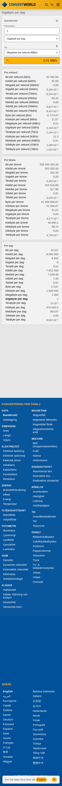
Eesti (6, 733)
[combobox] (29, 38)
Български (9, 700)
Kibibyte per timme (16, 222)
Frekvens (38, 546)
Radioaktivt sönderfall (46, 480)
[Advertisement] (31, 360)
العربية (6, 696)
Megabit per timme (16, 172)
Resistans (9, 479)
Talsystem (39, 555)
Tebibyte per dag (15, 319)
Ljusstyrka (9, 544)
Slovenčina (39, 734)
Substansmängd (13, 578)
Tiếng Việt (39, 752)
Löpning (37, 500)
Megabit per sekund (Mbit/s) (22, 85)
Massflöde (9, 514)
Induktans (9, 465)
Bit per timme (13, 164)
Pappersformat (42, 550)
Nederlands (40, 710)
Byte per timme (14, 201)
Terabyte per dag (15, 302)
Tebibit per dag (14, 282)
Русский (38, 729)
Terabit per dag (14, 266)
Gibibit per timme (15, 193)
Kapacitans (9, 469)
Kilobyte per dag (15, 290)
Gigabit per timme (16, 176)
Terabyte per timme (17, 218)
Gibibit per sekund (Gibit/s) (21, 106)
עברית (6, 747)
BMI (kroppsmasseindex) (45, 445)
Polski (36, 720)
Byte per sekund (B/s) (18, 115)
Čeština (7, 710)
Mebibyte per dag (15, 311)
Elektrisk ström (12, 460)
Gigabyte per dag (16, 298)
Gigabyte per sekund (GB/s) (22, 127)
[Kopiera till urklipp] (7, 60)
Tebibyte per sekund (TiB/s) (21, 149)
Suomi (7, 738)
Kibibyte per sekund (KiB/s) (21, 136)
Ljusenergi (9, 535)
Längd (7, 435)
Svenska (38, 738)
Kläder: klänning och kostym (15, 596)
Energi (7, 499)
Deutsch (8, 719)
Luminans (9, 549)
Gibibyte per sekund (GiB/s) (22, 144)
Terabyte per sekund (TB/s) (21, 132)
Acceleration (40, 491)
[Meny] (58, 4)
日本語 (37, 701)
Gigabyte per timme (17, 214)
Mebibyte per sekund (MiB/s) (22, 140)
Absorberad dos (42, 471)
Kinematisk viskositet (15, 569)
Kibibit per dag (14, 270)
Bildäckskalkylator (43, 536)
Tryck (36, 560)
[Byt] (57, 46)
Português (39, 724)
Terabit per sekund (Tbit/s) (21, 93)
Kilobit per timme (15, 168)
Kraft (36, 451)
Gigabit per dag (14, 262)
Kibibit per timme (15, 185)
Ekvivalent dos (41, 475)
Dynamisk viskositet (15, 564)
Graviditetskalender (44, 516)
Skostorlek (9, 602)
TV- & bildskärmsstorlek (43, 566)
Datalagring (10, 419)
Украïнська (39, 748)
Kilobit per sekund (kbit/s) (20, 81)
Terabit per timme (15, 180)
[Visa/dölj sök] (46, 4)
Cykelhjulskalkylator (45, 541)
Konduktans (10, 474)
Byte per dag (13, 286)
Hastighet (38, 496)
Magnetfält (39, 415)
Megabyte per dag (16, 294)
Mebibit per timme (16, 189)
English (41, 779)
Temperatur (10, 503)
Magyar (7, 761)
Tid (34, 521)
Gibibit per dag (14, 278)
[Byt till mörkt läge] (52, 4)
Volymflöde (9, 519)
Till (5, 47)
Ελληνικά (8, 724)
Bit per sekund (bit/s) (17, 76)
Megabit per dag (15, 258)
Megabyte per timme (17, 210)
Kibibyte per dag (15, 307)
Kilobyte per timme (16, 205)
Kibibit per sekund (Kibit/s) (21, 98)
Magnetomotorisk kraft (43, 431)
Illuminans (9, 530)
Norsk (36, 715)
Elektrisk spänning (14, 455)
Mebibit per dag (14, 274)
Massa (37, 455)
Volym (6, 440)
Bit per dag (12, 250)
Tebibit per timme (15, 197)
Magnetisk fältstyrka (45, 419)
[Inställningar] (57, 20)
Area (6, 430)
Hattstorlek (9, 589)
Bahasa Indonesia (43, 691)
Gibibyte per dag (15, 315)
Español (8, 728)
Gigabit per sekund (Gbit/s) (21, 89)
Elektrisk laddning (13, 451)
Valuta (36, 572)
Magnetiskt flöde (43, 424)
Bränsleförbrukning (14, 489)
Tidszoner (39, 525)
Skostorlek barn (12, 606)
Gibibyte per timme (16, 230)
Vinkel (36, 577)
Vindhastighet (41, 505)
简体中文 (38, 757)
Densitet (8, 560)
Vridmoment (40, 460)
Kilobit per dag (14, 254)
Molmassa (9, 574)
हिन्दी (5, 752)
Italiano (37, 696)
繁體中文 (38, 763)
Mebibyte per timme (17, 226)
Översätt (38, 581)
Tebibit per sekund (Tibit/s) (21, 110)
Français (8, 742)
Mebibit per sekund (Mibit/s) (22, 102)
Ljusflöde (8, 539)
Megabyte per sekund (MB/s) (22, 123)
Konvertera (9, 26)
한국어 (37, 706)
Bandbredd (10, 415)
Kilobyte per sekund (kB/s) (21, 119)
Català (7, 705)
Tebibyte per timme (16, 234)
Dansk (7, 714)
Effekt (6, 494)
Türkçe (37, 743)
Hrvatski (8, 756)
